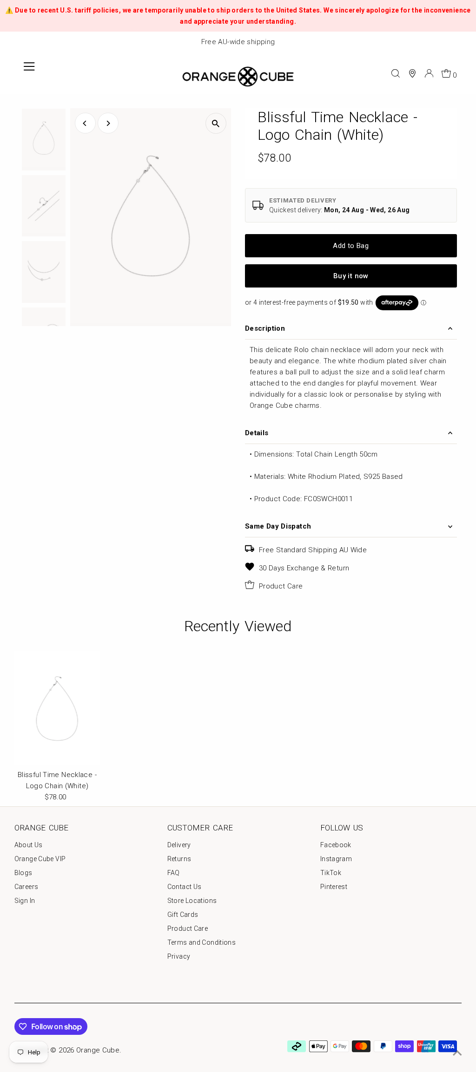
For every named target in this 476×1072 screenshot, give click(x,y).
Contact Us (184, 886)
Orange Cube (97, 1050)
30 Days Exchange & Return (304, 568)
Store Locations (192, 900)
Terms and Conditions (201, 942)
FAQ (173, 872)
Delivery (179, 845)
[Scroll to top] (457, 1053)
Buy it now (351, 276)
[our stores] (412, 73)
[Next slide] (463, 42)
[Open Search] (395, 73)
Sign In (24, 900)
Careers (26, 886)
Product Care (281, 586)
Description (265, 328)
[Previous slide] (12, 42)
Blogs (23, 872)
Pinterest (333, 886)
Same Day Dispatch (278, 526)
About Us (28, 845)
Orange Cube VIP (40, 859)
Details (257, 433)
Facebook (335, 845)
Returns (179, 859)
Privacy (179, 956)
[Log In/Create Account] (429, 73)
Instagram (336, 859)
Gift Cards (182, 914)
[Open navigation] (29, 73)
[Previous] (85, 123)
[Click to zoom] (215, 123)
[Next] (108, 123)
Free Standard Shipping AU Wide (313, 550)
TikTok (330, 872)
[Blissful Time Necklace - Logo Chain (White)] (57, 708)
